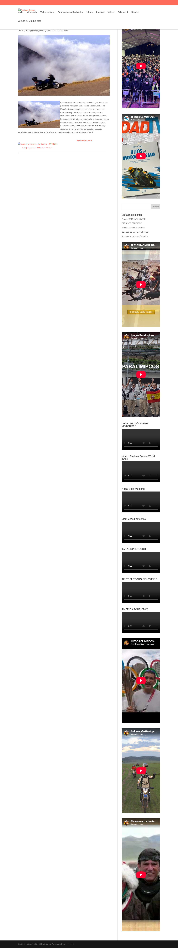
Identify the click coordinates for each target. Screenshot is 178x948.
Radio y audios (45, 31)
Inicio (20, 12)
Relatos (121, 12)
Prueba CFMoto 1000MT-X (133, 219)
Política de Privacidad (51, 944)
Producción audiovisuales (70, 12)
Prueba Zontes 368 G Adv (133, 227)
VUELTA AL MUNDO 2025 (29, 21)
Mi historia (32, 12)
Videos (111, 12)
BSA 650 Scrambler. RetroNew (135, 232)
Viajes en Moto (47, 12)
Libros (89, 12)
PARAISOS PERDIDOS (132, 223)
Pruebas (100, 12)
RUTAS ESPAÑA (61, 31)
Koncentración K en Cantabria (135, 236)
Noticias (135, 12)
